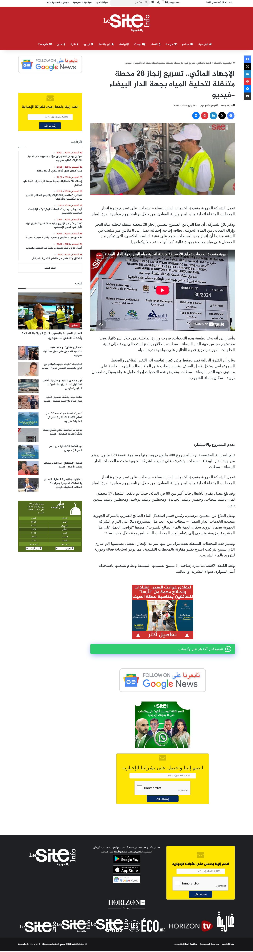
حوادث (138, 44)
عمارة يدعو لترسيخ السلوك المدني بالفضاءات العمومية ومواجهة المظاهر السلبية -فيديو (63, 483)
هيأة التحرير (228, 944)
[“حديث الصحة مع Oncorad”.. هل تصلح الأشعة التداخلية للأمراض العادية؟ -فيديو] (28, 419)
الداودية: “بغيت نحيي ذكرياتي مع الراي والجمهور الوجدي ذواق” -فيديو (62, 366)
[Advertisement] (162, 411)
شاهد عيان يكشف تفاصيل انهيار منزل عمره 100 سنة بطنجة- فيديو (63, 399)
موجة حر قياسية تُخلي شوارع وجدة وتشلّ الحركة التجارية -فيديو (62, 432)
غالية (74, 44)
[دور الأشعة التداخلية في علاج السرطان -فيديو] (28, 452)
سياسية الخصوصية (209, 944)
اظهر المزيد (50, 268)
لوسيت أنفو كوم (208, 105)
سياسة (170, 44)
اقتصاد (155, 44)
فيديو (87, 44)
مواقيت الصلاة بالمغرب (185, 944)
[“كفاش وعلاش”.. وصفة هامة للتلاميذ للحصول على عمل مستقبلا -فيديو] (28, 353)
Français (43, 44)
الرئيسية (203, 44)
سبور (60, 44)
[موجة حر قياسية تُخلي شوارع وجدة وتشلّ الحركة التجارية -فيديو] (28, 435)
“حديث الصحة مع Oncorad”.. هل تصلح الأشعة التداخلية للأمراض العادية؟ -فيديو (64, 417)
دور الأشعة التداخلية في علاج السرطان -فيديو (65, 448)
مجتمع (186, 44)
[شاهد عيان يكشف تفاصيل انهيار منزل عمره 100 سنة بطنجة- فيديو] (28, 402)
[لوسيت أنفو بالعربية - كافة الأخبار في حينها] (127, 23)
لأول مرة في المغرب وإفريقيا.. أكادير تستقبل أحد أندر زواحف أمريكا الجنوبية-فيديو (62, 385)
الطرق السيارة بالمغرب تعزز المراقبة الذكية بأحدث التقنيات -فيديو (52, 336)
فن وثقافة (105, 44)
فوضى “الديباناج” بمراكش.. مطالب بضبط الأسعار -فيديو (63, 465)
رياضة (122, 44)
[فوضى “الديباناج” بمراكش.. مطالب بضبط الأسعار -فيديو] (28, 468)
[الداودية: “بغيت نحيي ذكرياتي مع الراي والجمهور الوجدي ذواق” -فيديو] (28, 369)
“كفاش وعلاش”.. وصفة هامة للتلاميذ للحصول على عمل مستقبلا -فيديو (62, 352)
